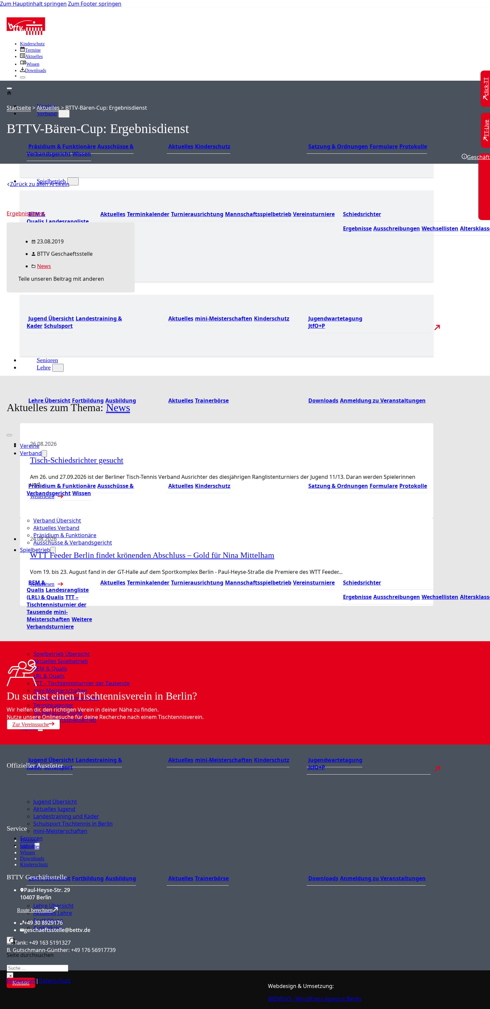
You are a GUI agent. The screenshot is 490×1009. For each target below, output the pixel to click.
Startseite (19, 107)
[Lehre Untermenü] (58, 368)
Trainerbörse (212, 400)
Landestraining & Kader (74, 322)
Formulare (384, 146)
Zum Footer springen (94, 3)
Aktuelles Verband (56, 528)
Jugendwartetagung (335, 318)
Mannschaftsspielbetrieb (258, 214)
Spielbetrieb (35, 550)
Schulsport (58, 325)
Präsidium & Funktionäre (62, 146)
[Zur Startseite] (26, 33)
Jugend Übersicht (51, 318)
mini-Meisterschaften (223, 318)
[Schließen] (22, 77)
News (44, 266)
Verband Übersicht (57, 520)
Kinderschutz (32, 43)
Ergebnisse (357, 228)
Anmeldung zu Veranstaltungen (383, 400)
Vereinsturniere (314, 214)
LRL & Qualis (49, 676)
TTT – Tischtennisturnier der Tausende (56, 605)
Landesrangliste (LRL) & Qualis (58, 593)
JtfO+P (316, 325)
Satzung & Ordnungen (338, 146)
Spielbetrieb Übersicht (61, 654)
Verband (47, 113)
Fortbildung (88, 878)
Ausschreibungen (396, 228)
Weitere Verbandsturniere (59, 623)
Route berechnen (35, 910)
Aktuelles (180, 146)
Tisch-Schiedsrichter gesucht (76, 460)
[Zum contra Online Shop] (57, 820)
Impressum (21, 980)
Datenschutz (55, 980)
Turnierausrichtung (197, 214)
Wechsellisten (440, 228)
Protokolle (413, 146)
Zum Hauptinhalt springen (33, 3)
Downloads (323, 400)
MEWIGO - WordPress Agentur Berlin (314, 998)
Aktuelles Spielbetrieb (60, 661)
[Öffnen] (9, 88)
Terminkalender (148, 214)
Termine (28, 840)
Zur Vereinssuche (30, 724)
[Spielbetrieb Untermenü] (73, 181)
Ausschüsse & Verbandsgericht (72, 542)
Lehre (44, 367)
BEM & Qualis (36, 217)
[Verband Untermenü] (64, 114)
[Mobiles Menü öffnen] (9, 435)
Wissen (81, 153)
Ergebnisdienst (26, 213)
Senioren (47, 360)
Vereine (29, 445)
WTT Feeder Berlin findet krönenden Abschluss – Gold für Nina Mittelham (152, 555)
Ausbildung (120, 878)
